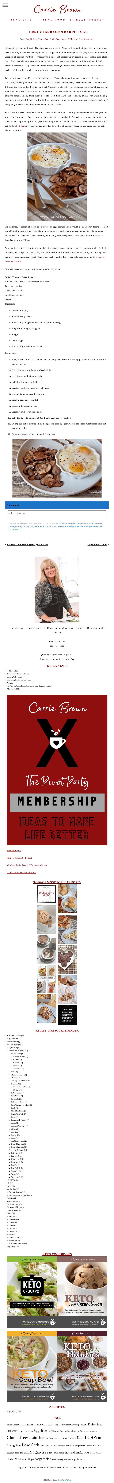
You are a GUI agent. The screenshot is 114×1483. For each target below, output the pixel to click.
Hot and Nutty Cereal (46, 950)
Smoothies (15, 1132)
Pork (13, 1117)
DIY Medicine (16, 1093)
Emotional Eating (13, 1042)
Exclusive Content (15, 1192)
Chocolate (14, 1078)
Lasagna (46, 1009)
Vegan (13, 1174)
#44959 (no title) (12, 671)
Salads (13, 1123)
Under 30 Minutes (17, 1459)
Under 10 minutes (17, 1144)
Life (8, 1183)
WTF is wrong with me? (15, 1243)
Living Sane (14, 1445)
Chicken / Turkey (17, 1075)
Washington (13, 1240)
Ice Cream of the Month (68, 1438)
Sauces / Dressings (17, 1126)
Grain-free (14, 1162)
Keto (13, 1165)
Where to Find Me (13, 689)
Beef (12, 1072)
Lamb (13, 1108)
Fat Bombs (15, 1099)
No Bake (16, 1090)
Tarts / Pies (17, 1069)
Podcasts (10, 683)
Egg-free (14, 1156)
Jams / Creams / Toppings (20, 1105)
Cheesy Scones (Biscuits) (67, 899)
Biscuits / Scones (19, 1057)
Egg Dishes (15, 1096)
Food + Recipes (12, 1045)
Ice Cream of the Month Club (19, 1195)
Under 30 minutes (17, 1147)
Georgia (12, 1228)
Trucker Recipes (95, 1453)
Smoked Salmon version (23, 126)
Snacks (13, 1135)
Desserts (14, 1084)
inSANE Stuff (12, 1180)
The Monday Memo (14, 1207)
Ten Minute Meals (17, 1141)
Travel (9, 1213)
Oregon (11, 1231)
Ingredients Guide (97, 544)
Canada (11, 1222)
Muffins (16, 1066)
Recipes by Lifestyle (16, 1150)
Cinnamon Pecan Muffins (67, 990)
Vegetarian (15, 1177)
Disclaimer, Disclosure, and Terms (19, 680)
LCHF (90, 1437)
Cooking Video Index (14, 677)
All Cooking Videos (14, 1036)
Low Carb (14, 1168)
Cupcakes (16, 1063)
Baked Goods (16, 1054)
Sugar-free (15, 1171)
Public (72, 1446)
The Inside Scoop (13, 1204)
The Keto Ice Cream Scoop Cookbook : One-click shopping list (29, 686)
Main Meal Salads (17, 1111)
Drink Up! (46, 979)
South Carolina (14, 1237)
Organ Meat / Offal (18, 1114)
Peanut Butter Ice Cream (46, 919)
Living (9, 1186)
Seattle (11, 1234)
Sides (13, 1129)
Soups (13, 1138)
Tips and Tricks (12, 1210)
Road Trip (95, 1445)
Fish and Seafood (17, 1102)
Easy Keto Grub (12, 1039)
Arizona (12, 1216)
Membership (11, 1189)
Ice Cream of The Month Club (21, 872)
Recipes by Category (16, 1051)
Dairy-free (14, 1153)
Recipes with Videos (18, 1120)
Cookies (16, 1060)
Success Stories (12, 1201)
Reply (14, 529)
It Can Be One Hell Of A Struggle (67, 1015)
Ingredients (13, 1048)
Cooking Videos (79, 1424)
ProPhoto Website (66, 1480)
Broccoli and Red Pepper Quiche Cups (27, 544)
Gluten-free (15, 1159)
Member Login (14, 850)
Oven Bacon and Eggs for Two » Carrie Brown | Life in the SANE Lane (34, 523)
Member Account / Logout (19, 858)
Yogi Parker (11, 1246)
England (12, 1225)
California (12, 1219)
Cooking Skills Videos (19, 1081)
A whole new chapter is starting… (19, 674)
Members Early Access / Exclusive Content (27, 865)
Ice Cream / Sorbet (19, 1087)
